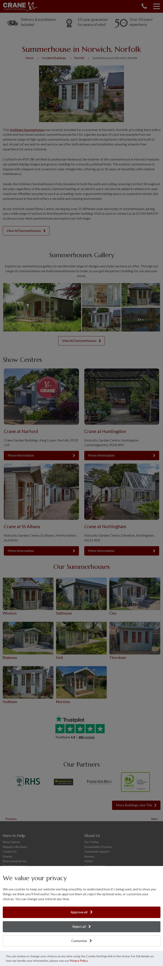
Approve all (79, 912)
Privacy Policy (78, 960)
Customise (79, 941)
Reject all (79, 926)
